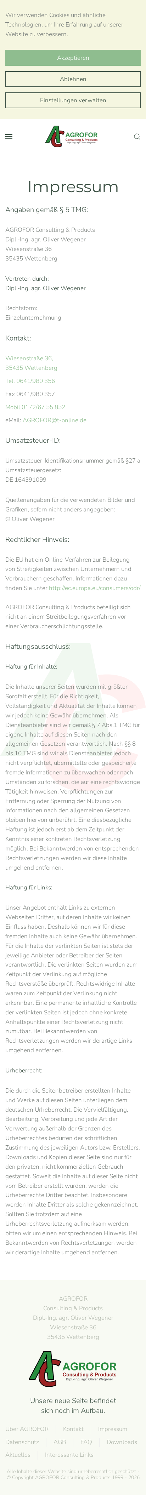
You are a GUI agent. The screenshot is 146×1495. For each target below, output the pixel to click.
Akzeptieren (73, 58)
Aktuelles (17, 1455)
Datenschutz (22, 1442)
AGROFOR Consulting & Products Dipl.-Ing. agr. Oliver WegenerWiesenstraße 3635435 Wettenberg (73, 1318)
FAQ (86, 1442)
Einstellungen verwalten (73, 100)
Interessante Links (69, 1455)
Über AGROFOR (27, 1429)
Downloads (122, 1442)
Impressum (112, 1429)
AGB (60, 1442)
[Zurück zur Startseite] (73, 136)
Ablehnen (73, 79)
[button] (8, 136)
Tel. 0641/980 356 (30, 381)
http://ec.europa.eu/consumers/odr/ (95, 588)
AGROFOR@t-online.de (54, 420)
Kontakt (73, 1429)
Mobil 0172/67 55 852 (35, 407)
